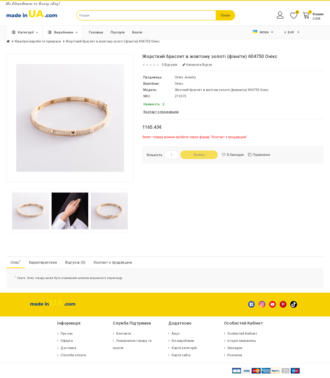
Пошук (225, 15)
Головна (96, 32)
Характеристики (43, 262)
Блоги (137, 32)
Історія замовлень (241, 341)
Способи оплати (73, 355)
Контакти (123, 333)
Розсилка (234, 355)
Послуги (118, 32)
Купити (199, 155)
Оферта (67, 341)
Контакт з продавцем (113, 262)
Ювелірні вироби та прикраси (38, 41)
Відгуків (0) (75, 262)
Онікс (179, 83)
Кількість (155, 155)
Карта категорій (184, 348)
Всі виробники (183, 341)
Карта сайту (181, 355)
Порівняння (261, 155)
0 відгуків (169, 64)
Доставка (68, 348)
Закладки (234, 348)
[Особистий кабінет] (281, 15)
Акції (176, 333)
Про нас (67, 333)
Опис (16, 262)
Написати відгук (199, 64)
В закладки (235, 155)
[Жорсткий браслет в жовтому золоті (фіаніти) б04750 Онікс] (30, 210)
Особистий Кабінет (242, 333)
